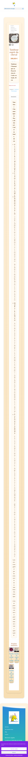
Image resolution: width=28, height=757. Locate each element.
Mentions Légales (10, 737)
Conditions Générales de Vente (13, 740)
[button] (17, 35)
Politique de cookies (9, 755)
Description (13, 96)
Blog (6, 732)
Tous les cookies (14, 748)
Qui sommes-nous (9, 729)
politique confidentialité (18, 755)
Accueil (12, 25)
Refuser (14, 752)
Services (7, 727)
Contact (6, 734)
